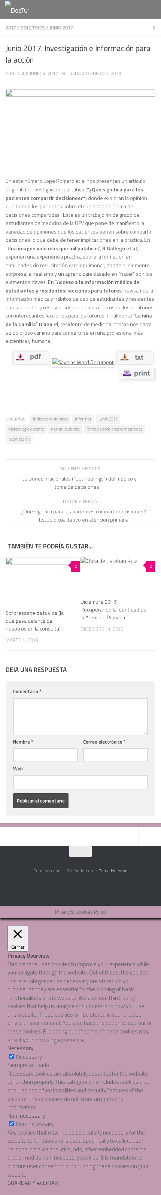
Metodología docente (26, 429)
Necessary (29, 1056)
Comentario (27, 691)
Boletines (33, 27)
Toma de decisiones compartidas (114, 429)
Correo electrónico (104, 741)
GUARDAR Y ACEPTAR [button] (32, 1183)
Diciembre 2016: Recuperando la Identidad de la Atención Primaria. (113, 609)
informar (83, 419)
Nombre (23, 741)
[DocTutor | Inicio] (20, 9)
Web (18, 768)
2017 (11, 27)
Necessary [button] (20, 1048)
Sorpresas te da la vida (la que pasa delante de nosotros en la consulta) (35, 620)
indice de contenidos (50, 419)
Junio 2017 (61, 27)
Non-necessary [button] (26, 1115)
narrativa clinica (65, 429)
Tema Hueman (113, 870)
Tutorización (19, 439)
